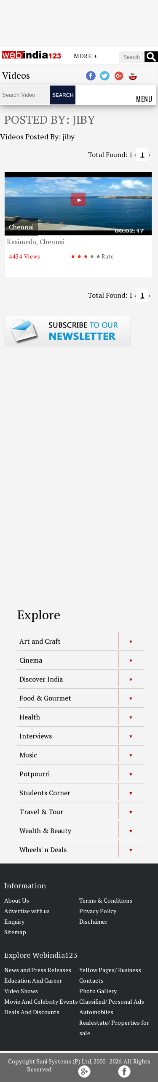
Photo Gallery (98, 991)
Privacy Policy (97, 911)
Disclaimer (93, 921)
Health (29, 717)
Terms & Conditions (105, 900)
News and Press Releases (37, 970)
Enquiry (14, 921)
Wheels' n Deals (43, 849)
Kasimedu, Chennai (35, 241)
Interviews (35, 736)
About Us (16, 900)
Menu (144, 99)
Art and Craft (40, 641)
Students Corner (44, 792)
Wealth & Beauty (45, 830)
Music (28, 755)
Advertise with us (27, 911)
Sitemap (15, 932)
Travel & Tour (41, 811)
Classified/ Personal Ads (111, 1001)
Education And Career (33, 980)
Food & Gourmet (45, 698)
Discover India (41, 679)
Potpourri (34, 773)
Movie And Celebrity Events (41, 1001)
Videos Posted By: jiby (37, 136)
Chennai (21, 227)
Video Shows (21, 991)
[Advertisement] (79, 22)
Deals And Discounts (31, 1012)
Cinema (30, 660)
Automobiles (96, 1012)
